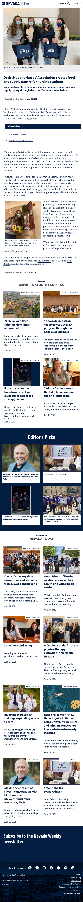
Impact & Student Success (15, 99)
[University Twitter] (30, 867)
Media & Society (34, 760)
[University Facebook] (37, 867)
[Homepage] (15, 3)
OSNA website (44, 260)
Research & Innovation (31, 548)
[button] (77, 3)
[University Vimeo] (51, 867)
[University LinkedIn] (72, 867)
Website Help (76, 878)
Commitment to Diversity (71, 884)
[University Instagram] (65, 867)
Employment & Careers (72, 893)
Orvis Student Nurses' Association (21, 140)
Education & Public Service (70, 760)
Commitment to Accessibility (70, 887)
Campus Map (76, 881)
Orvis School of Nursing (17, 134)
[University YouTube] (44, 867)
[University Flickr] (58, 867)
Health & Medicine (72, 548)
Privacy (78, 874)
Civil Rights (77, 890)
